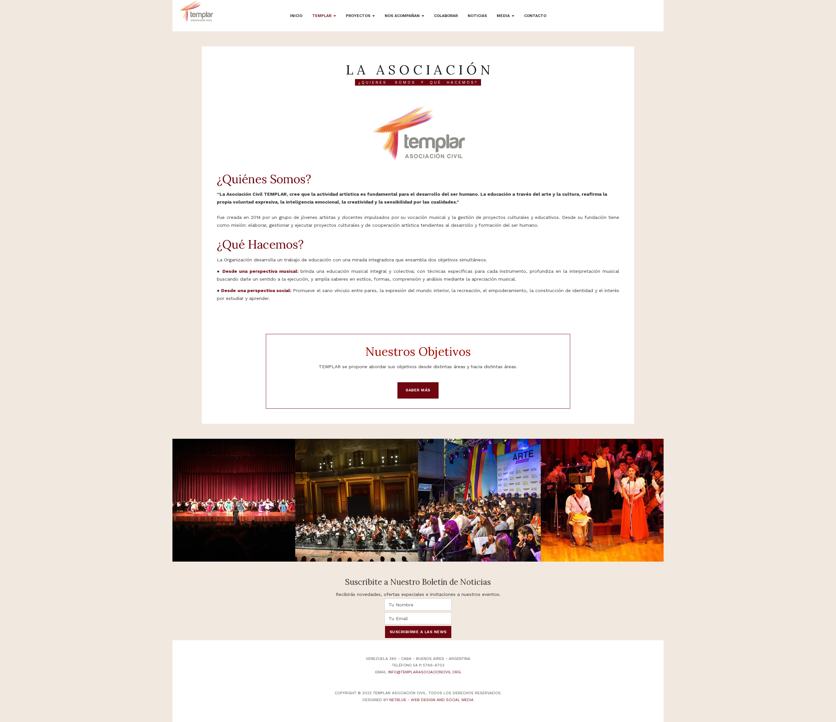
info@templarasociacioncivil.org (424, 672)
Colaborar (446, 15)
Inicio (296, 15)
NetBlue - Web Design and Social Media (431, 699)
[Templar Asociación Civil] (196, 11)
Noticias (477, 15)
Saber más (418, 390)
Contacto (535, 15)
